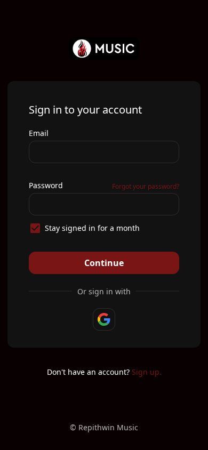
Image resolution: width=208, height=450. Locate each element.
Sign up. (147, 372)
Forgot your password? (145, 186)
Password (46, 185)
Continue (104, 263)
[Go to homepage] (104, 48)
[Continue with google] (104, 319)
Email (39, 133)
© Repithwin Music (104, 427)
